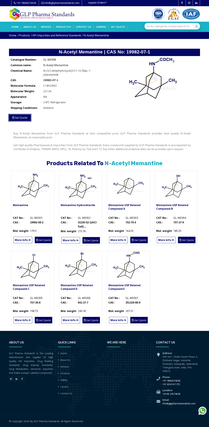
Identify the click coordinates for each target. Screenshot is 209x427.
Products (24, 35)
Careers (101, 26)
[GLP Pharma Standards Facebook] (182, 3)
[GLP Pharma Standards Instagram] (189, 3)
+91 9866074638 (171, 380)
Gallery (64, 380)
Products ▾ (63, 26)
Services (46, 26)
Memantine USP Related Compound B (172, 206)
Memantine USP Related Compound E (124, 287)
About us (30, 26)
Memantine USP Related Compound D (77, 287)
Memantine (20, 205)
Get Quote (118, 26)
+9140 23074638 (171, 393)
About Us (65, 360)
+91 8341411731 (171, 384)
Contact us (83, 26)
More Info (21, 240)
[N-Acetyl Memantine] (153, 80)
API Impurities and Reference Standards (56, 35)
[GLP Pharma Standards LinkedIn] (196, 3)
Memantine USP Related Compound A (124, 206)
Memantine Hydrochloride (78, 205)
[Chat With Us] (202, 411)
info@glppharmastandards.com (179, 403)
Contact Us (66, 393)
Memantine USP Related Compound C (29, 287)
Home (15, 26)
